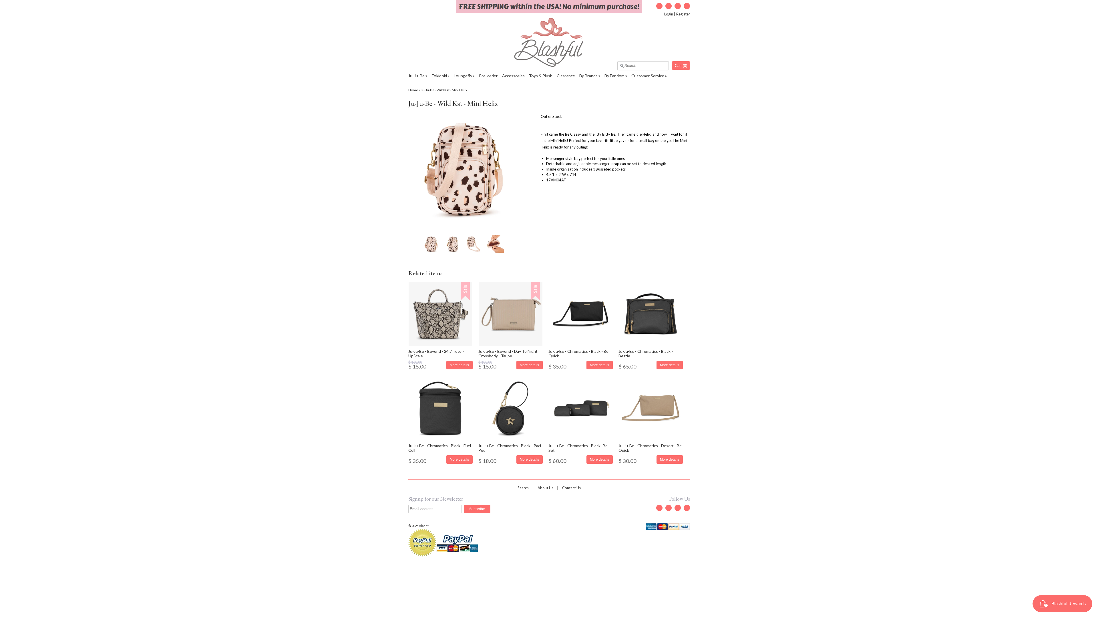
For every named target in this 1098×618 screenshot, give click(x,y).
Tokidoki (439, 75)
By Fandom (614, 75)
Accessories (513, 75)
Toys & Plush (540, 75)
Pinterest (687, 6)
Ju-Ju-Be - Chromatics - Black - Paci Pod (509, 447)
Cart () (681, 66)
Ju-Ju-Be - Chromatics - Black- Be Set (578, 447)
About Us (545, 488)
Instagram (678, 6)
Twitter (659, 6)
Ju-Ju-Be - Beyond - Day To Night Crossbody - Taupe (508, 353)
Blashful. (426, 526)
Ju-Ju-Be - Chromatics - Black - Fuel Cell (439, 447)
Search (523, 488)
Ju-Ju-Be (416, 75)
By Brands (588, 75)
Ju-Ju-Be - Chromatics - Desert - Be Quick (650, 447)
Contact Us (571, 488)
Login (668, 14)
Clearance (566, 75)
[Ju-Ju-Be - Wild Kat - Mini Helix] (431, 244)
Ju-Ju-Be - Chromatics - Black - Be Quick (578, 353)
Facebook (668, 6)
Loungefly (463, 75)
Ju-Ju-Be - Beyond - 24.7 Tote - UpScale (436, 353)
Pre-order (488, 75)
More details (459, 365)
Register (683, 14)
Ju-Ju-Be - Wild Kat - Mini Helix (444, 90)
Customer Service (647, 75)
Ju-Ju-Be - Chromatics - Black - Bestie (645, 353)
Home (413, 90)
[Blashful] (549, 65)
